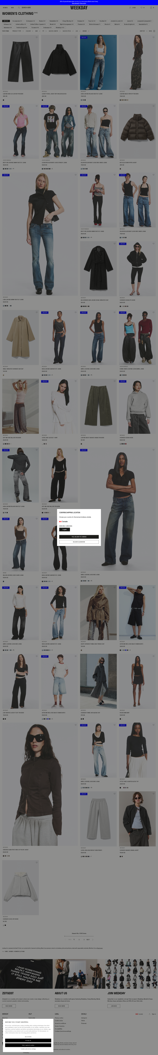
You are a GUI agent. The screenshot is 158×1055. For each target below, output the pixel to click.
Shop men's (83, 3)
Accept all (28, 1040)
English (65, 529)
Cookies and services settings (28, 1049)
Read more (28, 1036)
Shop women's (75, 3)
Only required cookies (28, 1045)
